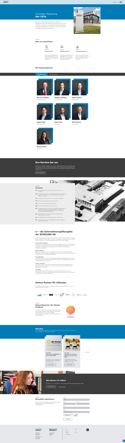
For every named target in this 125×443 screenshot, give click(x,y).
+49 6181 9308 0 (37, 437)
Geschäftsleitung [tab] (41, 74)
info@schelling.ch (37, 434)
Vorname (65, 401)
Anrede (64, 397)
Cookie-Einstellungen (68, 434)
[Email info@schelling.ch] (115, 2)
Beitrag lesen (51, 364)
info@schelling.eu (37, 438)
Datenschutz (67, 432)
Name (78, 401)
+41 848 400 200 (37, 433)
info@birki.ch (50, 434)
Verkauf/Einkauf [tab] (53, 74)
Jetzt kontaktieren (51, 386)
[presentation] (38, 352)
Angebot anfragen (62, 386)
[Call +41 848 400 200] (113, 2)
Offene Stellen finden (40, 172)
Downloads (76, 432)
